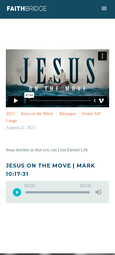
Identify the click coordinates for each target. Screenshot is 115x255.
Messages (67, 113)
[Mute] (98, 192)
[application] (57, 192)
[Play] (17, 192)
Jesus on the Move (37, 113)
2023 (10, 113)
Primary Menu (104, 8)
